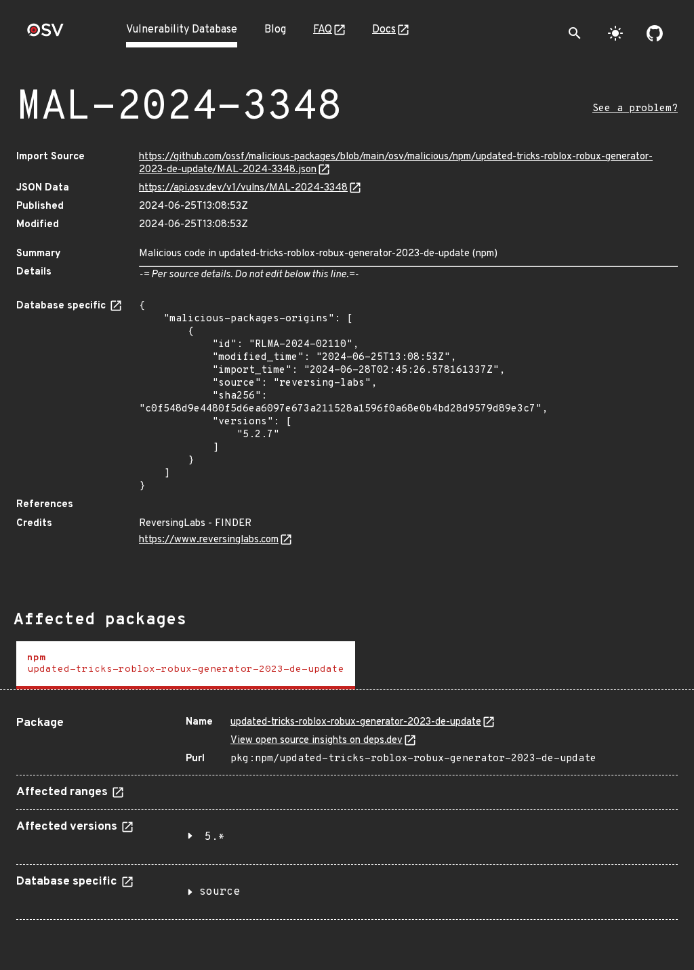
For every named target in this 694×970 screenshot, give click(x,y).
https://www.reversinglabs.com (209, 539)
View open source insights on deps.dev (316, 740)
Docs (384, 30)
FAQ (322, 30)
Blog (275, 30)
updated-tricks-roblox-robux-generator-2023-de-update (355, 722)
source (219, 892)
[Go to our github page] (655, 33)
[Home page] (45, 34)
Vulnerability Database (181, 30)
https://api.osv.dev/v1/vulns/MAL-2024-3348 (243, 188)
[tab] (185, 665)
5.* (215, 837)
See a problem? (635, 108)
